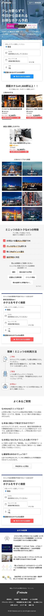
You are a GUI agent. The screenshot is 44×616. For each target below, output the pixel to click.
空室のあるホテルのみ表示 (15, 72)
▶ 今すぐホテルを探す (22, 76)
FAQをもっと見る (22, 466)
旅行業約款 (24, 599)
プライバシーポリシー (8, 602)
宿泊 (9, 47)
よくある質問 (33, 599)
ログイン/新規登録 (35, 3)
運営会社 (9, 599)
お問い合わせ (14, 605)
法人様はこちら (38, 602)
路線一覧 (31, 605)
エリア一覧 (23, 605)
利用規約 (16, 599)
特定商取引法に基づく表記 (23, 602)
